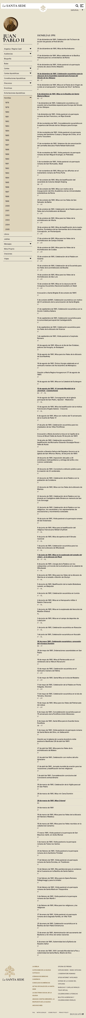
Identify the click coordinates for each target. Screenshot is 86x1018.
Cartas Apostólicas (11, 73)
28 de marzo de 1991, (51, 801)
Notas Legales (41, 1012)
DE (38, 184)
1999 (7, 201)
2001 (7, 210)
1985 (7, 135)
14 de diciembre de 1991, (60, 76)
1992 (7, 168)
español (75, 10)
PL (45, 393)
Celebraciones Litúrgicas (68, 994)
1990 (7, 159)
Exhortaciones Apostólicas (14, 93)
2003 (7, 220)
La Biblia (35, 966)
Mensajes (7, 244)
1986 (7, 140)
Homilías (7, 98)
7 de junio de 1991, (59, 556)
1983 (7, 126)
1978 (7, 103)
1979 (7, 107)
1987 (7, 145)
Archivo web (37, 1005)
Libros (6, 234)
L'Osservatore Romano (66, 973)
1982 (7, 121)
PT (41, 204)
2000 (7, 206)
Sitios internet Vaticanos (67, 977)
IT (38, 44)
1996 (7, 187)
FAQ (33, 1012)
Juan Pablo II (13, 38)
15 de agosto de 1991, (56, 389)
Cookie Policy (52, 1012)
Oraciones (8, 254)
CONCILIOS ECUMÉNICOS (41, 983)
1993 (7, 173)
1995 (7, 182)
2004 (7, 225)
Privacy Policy (63, 1012)
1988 (7, 149)
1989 (7, 154)
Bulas (6, 63)
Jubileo (7, 239)
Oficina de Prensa (65, 966)
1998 (7, 196)
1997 (7, 192)
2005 (7, 229)
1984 (7, 131)
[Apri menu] (81, 6)
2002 (7, 215)
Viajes (6, 259)
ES (38, 80)
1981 (7, 117)
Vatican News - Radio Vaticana (69, 970)
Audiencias (8, 54)
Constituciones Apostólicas (14, 78)
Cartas (6, 68)
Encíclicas (8, 88)
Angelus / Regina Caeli (13, 49)
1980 (7, 112)
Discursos (8, 83)
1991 (7, 164)
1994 (7, 178)
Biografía (77, 1014)
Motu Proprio (9, 249)
